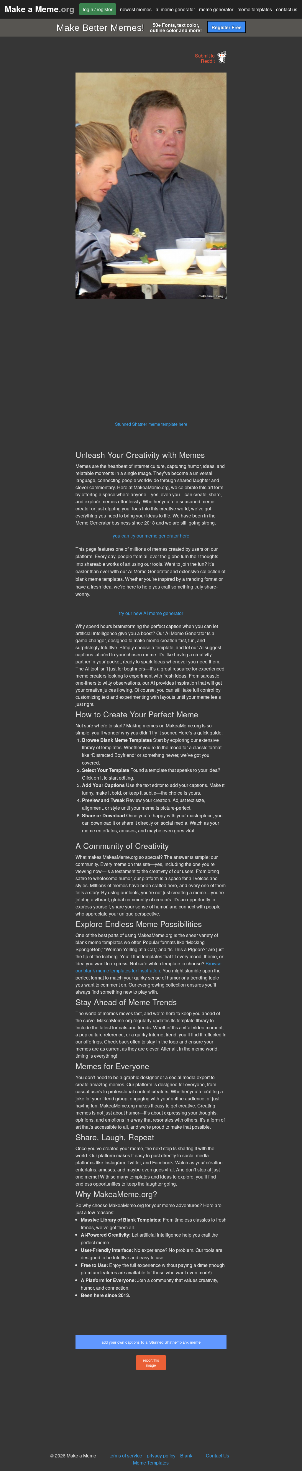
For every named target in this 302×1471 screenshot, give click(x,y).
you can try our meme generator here (151, 535)
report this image (151, 1362)
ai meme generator (175, 9)
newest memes (136, 9)
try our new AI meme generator (151, 613)
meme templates (254, 9)
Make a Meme (39, 9)
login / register (97, 9)
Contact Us (217, 1455)
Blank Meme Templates (162, 1459)
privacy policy (161, 1455)
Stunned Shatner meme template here (151, 424)
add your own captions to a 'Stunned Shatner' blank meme (151, 1342)
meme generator (216, 9)
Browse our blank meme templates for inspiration (148, 967)
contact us (286, 9)
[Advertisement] (44, 161)
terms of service (125, 1455)
